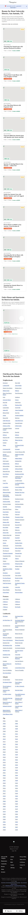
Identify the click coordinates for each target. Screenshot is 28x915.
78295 (16, 824)
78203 (4, 723)
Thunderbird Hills (7, 556)
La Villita (5, 405)
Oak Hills (5, 506)
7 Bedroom (5, 607)
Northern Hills (18, 495)
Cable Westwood (6, 420)
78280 (16, 811)
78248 (16, 780)
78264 (4, 801)
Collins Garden (18, 425)
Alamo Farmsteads (19, 410)
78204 (16, 723)
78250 (16, 783)
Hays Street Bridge (7, 673)
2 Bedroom (17, 599)
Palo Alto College (19, 690)
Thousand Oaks (18, 553)
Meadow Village (18, 489)
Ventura (4, 561)
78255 (4, 790)
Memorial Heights (7, 492)
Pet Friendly (17, 607)
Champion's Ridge (7, 423)
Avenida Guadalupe (19, 415)
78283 (4, 814)
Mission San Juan (18, 642)
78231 (4, 759)
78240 (16, 770)
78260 (16, 796)
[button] (27, 2)
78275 (4, 809)
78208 (16, 728)
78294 (4, 824)
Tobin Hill (5, 558)
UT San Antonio (6, 679)
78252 (16, 785)
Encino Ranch (6, 592)
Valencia (17, 558)
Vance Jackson (18, 575)
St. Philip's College (7, 694)
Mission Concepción (19, 640)
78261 (4, 798)
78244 (16, 775)
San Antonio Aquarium (20, 648)
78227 (4, 754)
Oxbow (16, 509)
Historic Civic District (7, 388)
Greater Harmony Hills (20, 452)
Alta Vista (17, 412)
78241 (4, 772)
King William (6, 474)
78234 (16, 762)
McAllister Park (6, 650)
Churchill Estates (18, 423)
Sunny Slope (18, 540)
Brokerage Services (9, 885)
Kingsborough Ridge (19, 474)
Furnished (5, 609)
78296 (4, 827)
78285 (4, 816)
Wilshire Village (18, 566)
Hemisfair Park (6, 642)
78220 (16, 744)
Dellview (17, 435)
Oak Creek (17, 501)
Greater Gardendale (7, 452)
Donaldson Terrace (19, 437)
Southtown (17, 397)
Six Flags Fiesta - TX (7, 620)
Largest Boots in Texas (20, 667)
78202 (16, 721)
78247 (4, 780)
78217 (4, 741)
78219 (4, 744)
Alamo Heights (18, 385)
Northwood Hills (6, 501)
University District (7, 399)
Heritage (4, 458)
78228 (16, 754)
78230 (16, 757)
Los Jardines (5, 487)
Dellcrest (5, 435)
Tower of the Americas (8, 640)
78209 (4, 731)
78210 (16, 731)
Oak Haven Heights (19, 504)
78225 (4, 752)
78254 (16, 788)
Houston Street (18, 388)
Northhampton (6, 499)
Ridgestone (17, 522)
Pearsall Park (5, 657)
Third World (17, 550)
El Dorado (17, 449)
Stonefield (17, 537)
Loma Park (17, 587)
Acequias (5, 661)
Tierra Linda (18, 556)
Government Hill (6, 449)
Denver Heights (6, 589)
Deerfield (17, 432)
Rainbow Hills (6, 522)
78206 (16, 726)
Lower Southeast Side (19, 487)
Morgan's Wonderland (19, 629)
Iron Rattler (17, 645)
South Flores (18, 402)
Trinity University (19, 679)
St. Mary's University (19, 686)
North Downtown (19, 393)
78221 (4, 746)
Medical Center (6, 390)
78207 (4, 728)
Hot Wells (17, 580)
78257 (4, 793)
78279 (4, 811)
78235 (4, 765)
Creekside (17, 527)
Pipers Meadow (6, 517)
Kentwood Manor (19, 592)
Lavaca (4, 480)
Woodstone (5, 572)
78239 (4, 770)
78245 (4, 778)
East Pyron (5, 440)
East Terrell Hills (6, 575)
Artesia (4, 415)
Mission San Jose (18, 440)
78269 (4, 806)
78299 (16, 829)
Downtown (5, 383)
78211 (4, 734)
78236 (16, 765)
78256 (16, 790)
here (16, 881)
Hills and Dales (6, 466)
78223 (4, 749)
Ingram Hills (5, 468)
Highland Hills (18, 461)
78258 (16, 793)
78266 (4, 803)
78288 (16, 816)
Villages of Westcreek (19, 561)
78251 (4, 785)
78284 (16, 814)
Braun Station (18, 589)
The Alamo (5, 616)
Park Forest (17, 512)
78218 (16, 741)
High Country (6, 461)
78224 (16, 749)
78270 (16, 806)
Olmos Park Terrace (7, 509)
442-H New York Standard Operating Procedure (10, 882)
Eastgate (4, 442)
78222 (16, 746)
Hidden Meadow (18, 458)
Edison (4, 445)
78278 (16, 809)
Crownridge (17, 572)
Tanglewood (5, 545)
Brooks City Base (18, 578)
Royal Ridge (5, 527)
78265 (16, 801)
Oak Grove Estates (7, 504)
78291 (16, 819)
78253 (4, 788)
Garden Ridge (6, 407)
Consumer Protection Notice (20, 885)
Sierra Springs (18, 532)
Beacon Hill (5, 418)
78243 (4, 775)
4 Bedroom (17, 601)
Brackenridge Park (19, 637)
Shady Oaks (5, 530)
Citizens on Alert (6, 425)
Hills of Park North (19, 548)
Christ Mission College (8, 714)
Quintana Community (19, 519)
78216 (16, 739)
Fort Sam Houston (7, 578)
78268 (16, 803)
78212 (16, 734)
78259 (4, 796)
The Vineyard (6, 550)
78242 (16, 772)
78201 (4, 721)
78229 (4, 757)
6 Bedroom (17, 604)
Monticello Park (6, 471)
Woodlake (17, 568)
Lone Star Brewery (19, 661)
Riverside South (6, 524)
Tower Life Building (7, 670)
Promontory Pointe (19, 517)
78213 (4, 736)
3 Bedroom (5, 601)
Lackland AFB (6, 385)
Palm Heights (6, 512)
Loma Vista (5, 483)
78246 (16, 778)
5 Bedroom (5, 604)
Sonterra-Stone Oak (7, 535)
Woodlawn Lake (18, 471)
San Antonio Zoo (6, 625)
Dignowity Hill (6, 437)
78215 (4, 739)
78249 (4, 783)
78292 (4, 822)
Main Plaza (5, 667)
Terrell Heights (18, 545)
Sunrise (4, 543)
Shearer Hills (5, 532)
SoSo (4, 397)
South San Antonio (7, 583)
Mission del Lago (6, 580)
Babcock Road (6, 412)
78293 (16, 822)
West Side (5, 402)
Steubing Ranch (6, 537)
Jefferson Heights (18, 468)
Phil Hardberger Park (7, 645)
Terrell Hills (17, 407)
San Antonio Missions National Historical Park (19, 622)
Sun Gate (5, 540)
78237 (4, 767)
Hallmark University (7, 706)
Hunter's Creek (18, 466)
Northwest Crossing (19, 499)
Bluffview (17, 418)
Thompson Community (8, 553)
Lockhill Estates (18, 480)
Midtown (17, 390)
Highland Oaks (6, 463)
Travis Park (17, 654)
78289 (4, 819)
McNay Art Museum (7, 637)
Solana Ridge (6, 587)
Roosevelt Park (18, 524)
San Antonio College (7, 682)
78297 (16, 827)
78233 (4, 762)
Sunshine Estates (18, 543)
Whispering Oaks (18, 563)
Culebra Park (5, 432)
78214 (16, 736)
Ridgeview (17, 530)
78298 (4, 829)
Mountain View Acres (19, 492)
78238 (16, 767)
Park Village (5, 514)
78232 (16, 759)
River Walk (17, 383)
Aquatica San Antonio (7, 648)
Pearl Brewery (18, 663)
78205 (4, 726)
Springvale (17, 535)
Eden (16, 442)
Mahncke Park (6, 489)
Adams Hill (5, 410)
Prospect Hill (5, 519)
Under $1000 (5, 599)
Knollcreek (5, 476)
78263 (16, 798)
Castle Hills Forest (19, 420)
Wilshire (4, 566)
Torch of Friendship (19, 670)
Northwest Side (18, 405)
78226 (16, 752)
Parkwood (17, 514)
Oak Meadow (18, 506)
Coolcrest (17, 428)
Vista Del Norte (6, 563)
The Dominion (6, 548)
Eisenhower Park (6, 654)
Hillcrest (17, 463)
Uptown (17, 399)
